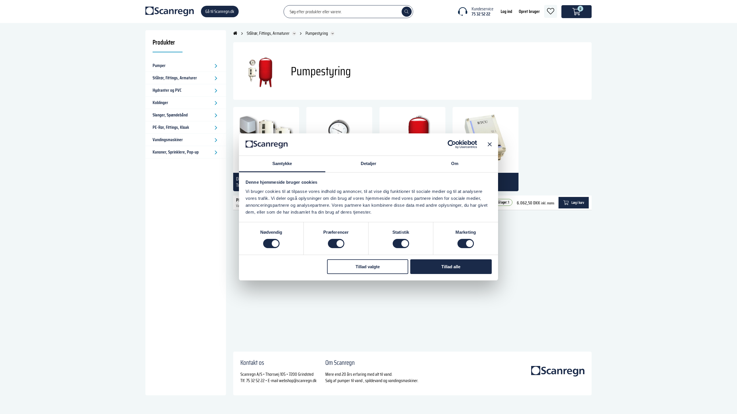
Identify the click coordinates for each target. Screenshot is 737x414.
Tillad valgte (368, 266)
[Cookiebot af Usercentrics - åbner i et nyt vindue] (452, 144)
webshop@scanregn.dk (298, 380)
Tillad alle (450, 266)
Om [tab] (454, 163)
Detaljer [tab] (369, 163)
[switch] (336, 243)
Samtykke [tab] (282, 163)
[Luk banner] (490, 144)
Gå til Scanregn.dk (219, 11)
